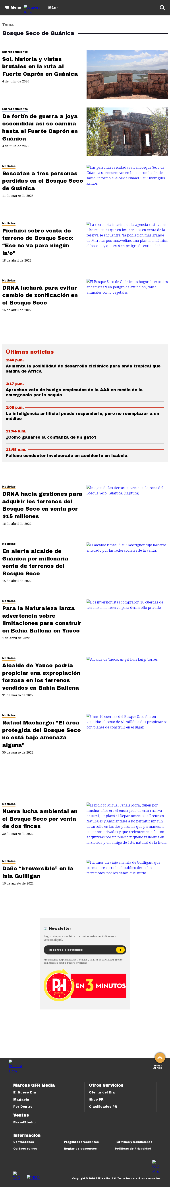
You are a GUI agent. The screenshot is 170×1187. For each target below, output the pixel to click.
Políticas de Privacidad (133, 1148)
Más (52, 7)
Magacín (21, 1099)
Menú (16, 7)
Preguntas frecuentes (81, 1142)
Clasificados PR (103, 1106)
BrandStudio (24, 1122)
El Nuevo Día (24, 1092)
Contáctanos (23, 1142)
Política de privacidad (102, 959)
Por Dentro (23, 1106)
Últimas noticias (30, 352)
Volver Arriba (157, 1066)
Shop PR (96, 1099)
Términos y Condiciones (133, 1142)
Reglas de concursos (80, 1148)
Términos (82, 959)
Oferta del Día (102, 1092)
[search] (162, 7)
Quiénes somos (25, 1148)
